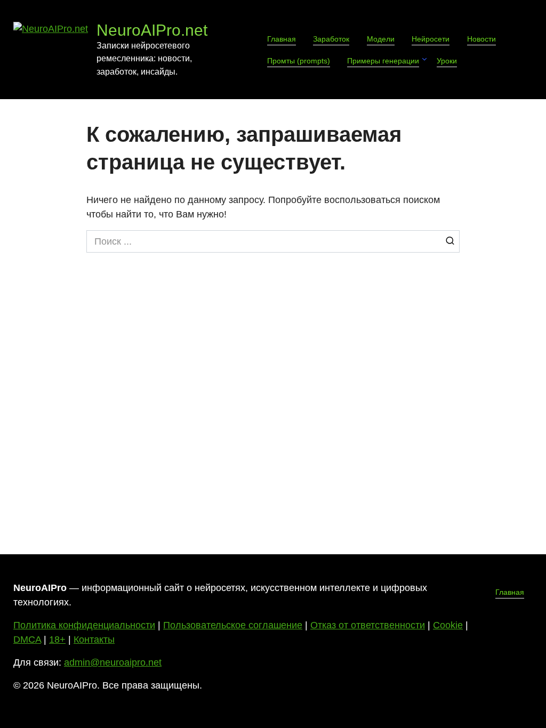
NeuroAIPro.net (152, 30)
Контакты (94, 639)
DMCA (27, 639)
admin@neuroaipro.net (113, 662)
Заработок (331, 39)
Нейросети (430, 39)
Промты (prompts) (298, 60)
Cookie (448, 625)
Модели (381, 39)
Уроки (447, 60)
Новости (481, 39)
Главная (281, 39)
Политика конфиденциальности (84, 625)
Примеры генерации (383, 60)
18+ (57, 639)
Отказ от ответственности (367, 625)
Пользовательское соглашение (232, 625)
